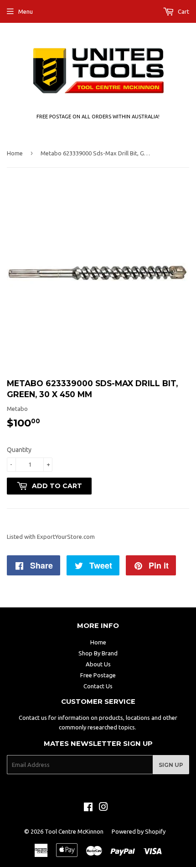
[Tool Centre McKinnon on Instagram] (103, 808)
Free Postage (98, 675)
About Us (98, 664)
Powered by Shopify (138, 831)
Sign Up (171, 764)
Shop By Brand (98, 653)
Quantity (19, 449)
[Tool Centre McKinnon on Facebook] (88, 808)
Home (15, 153)
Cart (182, 11)
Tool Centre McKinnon (74, 831)
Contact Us (98, 686)
